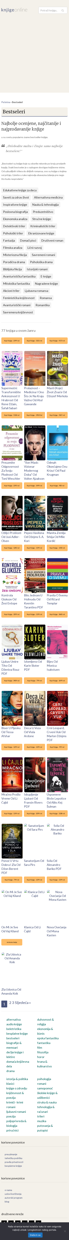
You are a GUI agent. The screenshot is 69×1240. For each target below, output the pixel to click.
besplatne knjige (17, 1033)
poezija (11, 1116)
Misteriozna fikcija (15, 255)
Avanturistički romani (16, 305)
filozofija (42, 1052)
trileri (40, 1116)
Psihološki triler (13, 233)
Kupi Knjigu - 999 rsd (57, 747)
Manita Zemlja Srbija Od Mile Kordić (56, 537)
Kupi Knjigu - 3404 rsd (11, 681)
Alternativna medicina (48, 197)
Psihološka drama (41, 262)
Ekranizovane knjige (41, 233)
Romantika (43, 305)
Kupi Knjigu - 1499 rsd (34, 486)
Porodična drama (14, 262)
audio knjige (14, 1024)
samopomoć (45, 1088)
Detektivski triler (14, 226)
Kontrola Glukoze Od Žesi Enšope (9, 599)
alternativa (13, 1019)
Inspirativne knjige (15, 204)
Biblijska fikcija (12, 269)
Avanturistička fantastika (19, 276)
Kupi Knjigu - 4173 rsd (57, 341)
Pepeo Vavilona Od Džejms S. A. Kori (34, 537)
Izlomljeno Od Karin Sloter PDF (33, 665)
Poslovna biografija (15, 212)
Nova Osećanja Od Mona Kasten (56, 931)
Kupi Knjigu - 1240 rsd (11, 548)
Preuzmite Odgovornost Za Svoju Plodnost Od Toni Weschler (10, 470)
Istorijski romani (37, 269)
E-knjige (46, 276)
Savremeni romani (43, 255)
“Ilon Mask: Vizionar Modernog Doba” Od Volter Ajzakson (34, 470)
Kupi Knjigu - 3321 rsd (34, 341)
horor (41, 1057)
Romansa (46, 298)
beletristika (13, 1029)
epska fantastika (48, 1038)
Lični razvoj (34, 247)
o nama (8, 1190)
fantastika (43, 1043)
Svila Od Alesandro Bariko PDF (54, 865)
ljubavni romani (16, 1111)
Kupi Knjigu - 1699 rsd (57, 681)
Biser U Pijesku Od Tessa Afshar (11, 732)
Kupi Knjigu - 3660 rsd (57, 614)
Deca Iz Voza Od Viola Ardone (32, 732)
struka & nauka (47, 1102)
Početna (5, 102)
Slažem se (35, 1235)
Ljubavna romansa (36, 291)
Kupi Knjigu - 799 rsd (34, 681)
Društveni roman (52, 240)
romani (41, 1083)
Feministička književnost (19, 298)
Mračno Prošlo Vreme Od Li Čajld (10, 798)
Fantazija (9, 240)
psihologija (44, 1079)
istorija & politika (17, 1079)
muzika (41, 1121)
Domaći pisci (28, 240)
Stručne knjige (41, 219)
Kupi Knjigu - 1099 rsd (11, 614)
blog (7, 1201)
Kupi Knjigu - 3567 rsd (57, 415)
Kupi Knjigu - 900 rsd (57, 486)
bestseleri (12, 1038)
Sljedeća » (23, 1002)
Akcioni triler (11, 291)
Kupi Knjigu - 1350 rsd (57, 548)
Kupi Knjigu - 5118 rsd (11, 415)
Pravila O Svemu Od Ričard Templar (57, 599)
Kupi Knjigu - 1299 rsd (11, 747)
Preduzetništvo (43, 212)
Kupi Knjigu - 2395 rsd (11, 486)
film (39, 1047)
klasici (10, 1083)
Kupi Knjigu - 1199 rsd (34, 548)
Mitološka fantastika (16, 283)
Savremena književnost (18, 312)
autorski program (13, 1197)
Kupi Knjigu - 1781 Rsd (34, 415)
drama (10, 1071)
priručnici (12, 1130)
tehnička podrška (13, 1158)
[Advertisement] (34, 50)
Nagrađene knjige (46, 283)
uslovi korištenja (13, 1193)
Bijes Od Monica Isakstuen (53, 665)
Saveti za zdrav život (16, 197)
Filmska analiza (12, 247)
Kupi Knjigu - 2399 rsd (11, 341)
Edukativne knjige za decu (20, 190)
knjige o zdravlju (16, 1088)
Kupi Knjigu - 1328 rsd (57, 813)
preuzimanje (11, 1154)
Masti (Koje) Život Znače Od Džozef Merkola (57, 392)
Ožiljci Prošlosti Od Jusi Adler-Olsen (11, 537)
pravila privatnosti (14, 1162)
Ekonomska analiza (15, 219)
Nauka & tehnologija (45, 204)
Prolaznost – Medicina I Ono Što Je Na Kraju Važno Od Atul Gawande (34, 396)
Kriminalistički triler (42, 226)
